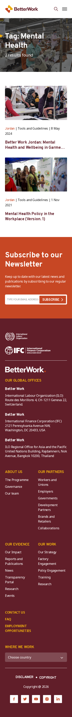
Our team (12, 493)
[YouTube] (36, 699)
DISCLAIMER (24, 677)
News (9, 570)
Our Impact (13, 552)
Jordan (10, 129)
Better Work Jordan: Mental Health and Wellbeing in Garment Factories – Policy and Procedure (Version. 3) (35, 145)
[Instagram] (47, 699)
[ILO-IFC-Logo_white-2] (16, 336)
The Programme (17, 480)
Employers (45, 491)
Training (44, 577)
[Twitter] (25, 699)
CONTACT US (15, 612)
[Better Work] (25, 370)
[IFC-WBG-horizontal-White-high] (27, 350)
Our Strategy (47, 552)
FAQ (8, 619)
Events (10, 595)
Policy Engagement (52, 570)
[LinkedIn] (58, 699)
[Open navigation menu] (64, 9)
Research (11, 589)
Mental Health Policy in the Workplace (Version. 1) (29, 216)
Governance (13, 486)
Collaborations (48, 528)
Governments (47, 498)
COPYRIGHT (47, 678)
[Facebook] (14, 699)
